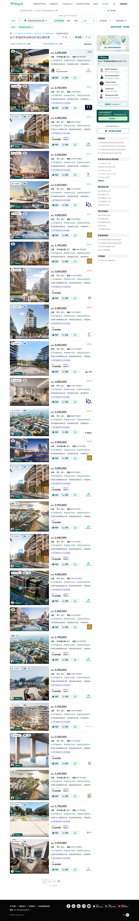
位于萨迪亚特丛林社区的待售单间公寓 (111, 143)
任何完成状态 (59, 21)
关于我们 (13, 906)
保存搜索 (126, 27)
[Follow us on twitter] (74, 906)
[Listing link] (52, 65)
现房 (68, 21)
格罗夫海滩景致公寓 (50, 44)
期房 (76, 21)
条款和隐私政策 (44, 906)
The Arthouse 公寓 (104, 170)
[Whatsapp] (75, 78)
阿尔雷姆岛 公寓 (103, 194)
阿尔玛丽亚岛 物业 (104, 222)
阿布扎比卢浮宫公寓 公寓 (106, 167)
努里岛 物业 (102, 226)
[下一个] (59, 881)
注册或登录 (123, 4)
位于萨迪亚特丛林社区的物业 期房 (109, 243)
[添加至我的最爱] (46, 70)
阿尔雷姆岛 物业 (103, 219)
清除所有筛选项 (116, 27)
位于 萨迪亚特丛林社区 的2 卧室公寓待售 (112, 149)
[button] (16, 20)
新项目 (95, 4)
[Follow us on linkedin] (79, 906)
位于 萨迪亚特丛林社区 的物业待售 (109, 153)
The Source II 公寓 (104, 163)
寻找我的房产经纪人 (40, 4)
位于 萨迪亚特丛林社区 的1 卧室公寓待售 (112, 146)
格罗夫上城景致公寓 (18, 44)
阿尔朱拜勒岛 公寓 (104, 191)
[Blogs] (105, 4)
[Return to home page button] (16, 4)
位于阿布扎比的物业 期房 (106, 246)
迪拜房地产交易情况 (83, 4)
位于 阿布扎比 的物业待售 (106, 260)
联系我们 (32, 906)
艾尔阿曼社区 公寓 (104, 201)
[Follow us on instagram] (84, 906)
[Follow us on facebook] (68, 906)
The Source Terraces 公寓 (107, 174)
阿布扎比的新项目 (104, 250)
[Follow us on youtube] (89, 906)
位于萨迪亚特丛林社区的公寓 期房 (109, 239)
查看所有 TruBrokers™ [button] (113, 104)
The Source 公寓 (103, 177)
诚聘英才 (22, 906)
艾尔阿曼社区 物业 (104, 229)
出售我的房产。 (54, 4)
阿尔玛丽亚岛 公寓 (104, 198)
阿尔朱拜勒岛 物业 (104, 215)
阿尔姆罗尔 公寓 (103, 205)
